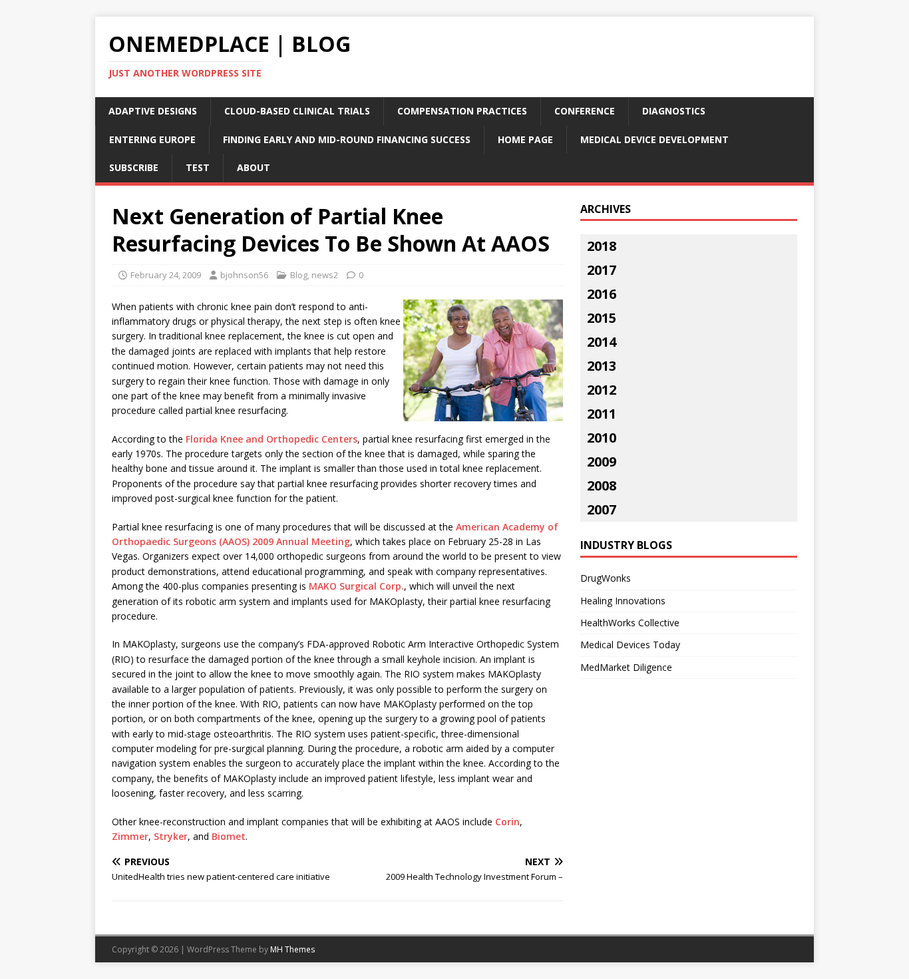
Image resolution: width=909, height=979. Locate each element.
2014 (601, 342)
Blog (298, 275)
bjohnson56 (244, 275)
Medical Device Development (654, 139)
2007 (601, 509)
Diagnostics (673, 110)
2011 (601, 414)
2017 (601, 270)
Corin (507, 821)
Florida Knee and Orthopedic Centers (271, 439)
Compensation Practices (462, 110)
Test (198, 167)
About (253, 167)
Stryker (171, 836)
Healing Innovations (622, 600)
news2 (324, 275)
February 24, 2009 (165, 275)
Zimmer (130, 836)
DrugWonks (605, 578)
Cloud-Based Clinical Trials (297, 110)
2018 (601, 246)
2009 (601, 462)
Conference (584, 110)
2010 (601, 438)
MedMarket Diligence (626, 667)
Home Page (525, 139)
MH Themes (292, 949)
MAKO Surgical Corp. (356, 586)
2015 (601, 318)
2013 (601, 366)
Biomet (229, 836)
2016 (601, 294)
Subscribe (133, 167)
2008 (601, 485)
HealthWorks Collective (629, 622)
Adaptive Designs (152, 110)
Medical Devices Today (630, 644)
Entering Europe (152, 139)
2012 (601, 390)
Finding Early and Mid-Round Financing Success (346, 139)
